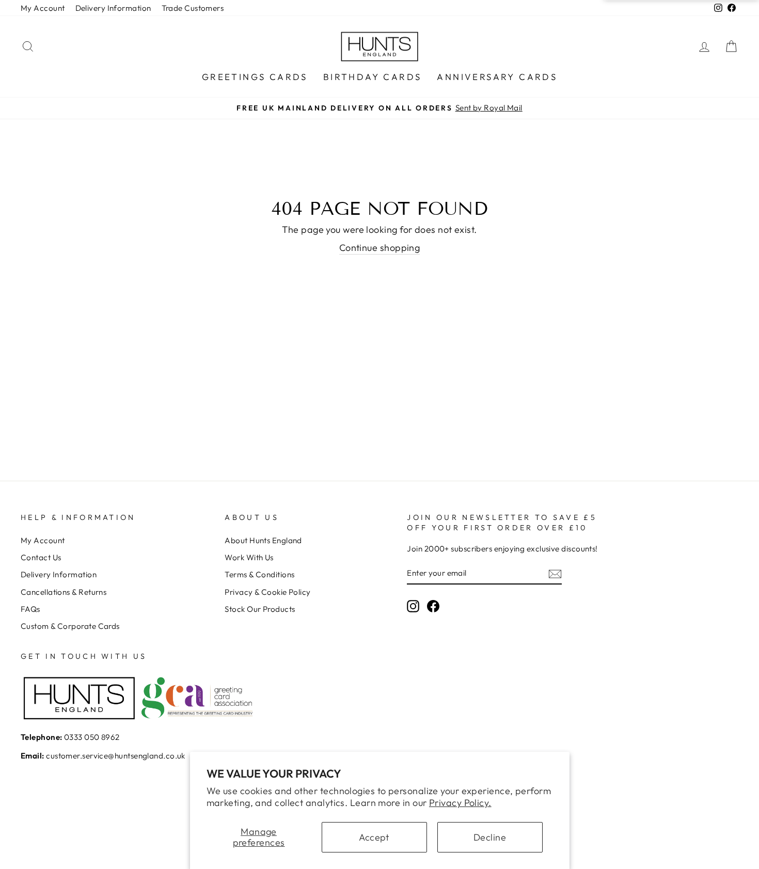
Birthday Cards (372, 76)
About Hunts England (263, 540)
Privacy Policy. (460, 803)
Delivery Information (113, 8)
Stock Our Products (260, 609)
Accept (374, 837)
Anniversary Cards (497, 76)
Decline (489, 837)
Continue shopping (379, 248)
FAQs (30, 609)
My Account (43, 8)
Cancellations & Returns (63, 592)
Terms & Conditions (259, 574)
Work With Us (249, 557)
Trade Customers (193, 8)
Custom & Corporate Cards (70, 626)
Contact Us (41, 557)
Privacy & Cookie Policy (267, 592)
